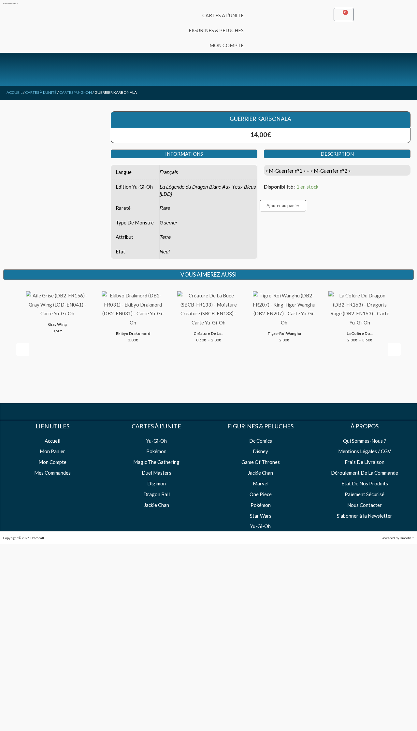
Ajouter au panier (282, 205)
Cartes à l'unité (41, 92)
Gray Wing (57, 324)
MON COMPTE (226, 45)
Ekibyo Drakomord (133, 333)
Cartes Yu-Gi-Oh (75, 92)
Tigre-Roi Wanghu (284, 333)
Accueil (14, 92)
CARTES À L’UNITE (223, 15)
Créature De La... (208, 333)
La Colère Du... (360, 333)
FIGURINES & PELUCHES (216, 30)
